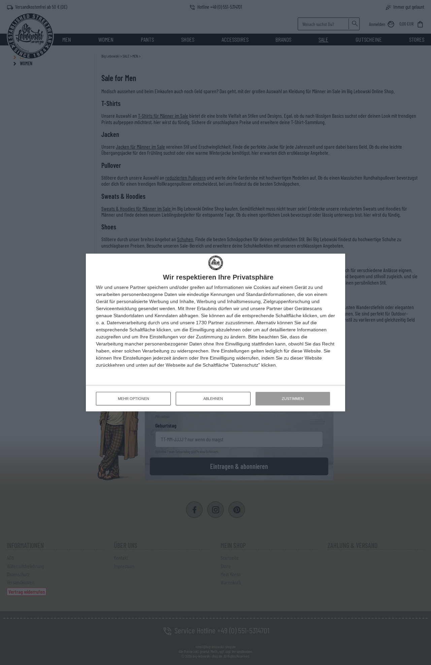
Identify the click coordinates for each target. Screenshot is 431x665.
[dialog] (215, 332)
